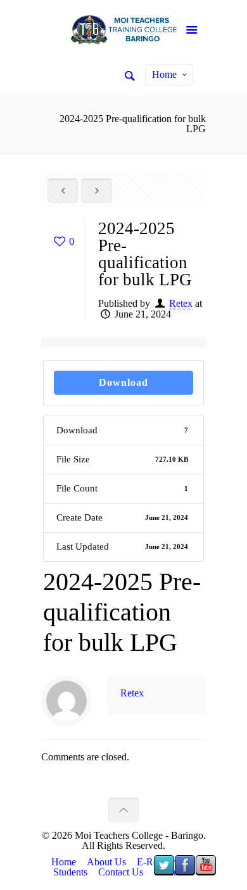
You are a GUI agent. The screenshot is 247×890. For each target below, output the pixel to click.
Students (70, 872)
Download (123, 382)
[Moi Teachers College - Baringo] (123, 31)
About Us (106, 861)
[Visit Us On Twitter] (163, 872)
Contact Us (120, 872)
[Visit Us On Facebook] (184, 872)
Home (164, 74)
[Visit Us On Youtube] (205, 872)
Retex (181, 303)
